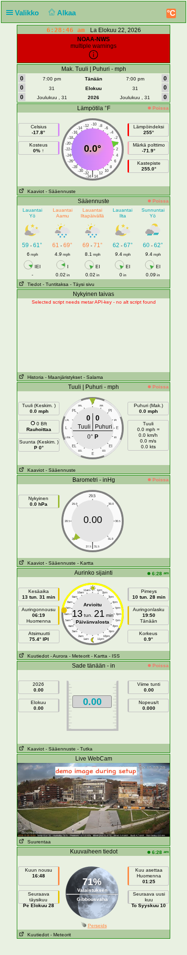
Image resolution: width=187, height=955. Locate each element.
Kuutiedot (36, 656)
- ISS (114, 656)
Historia (34, 377)
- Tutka (85, 748)
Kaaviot (34, 191)
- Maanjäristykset (63, 377)
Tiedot (32, 284)
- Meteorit (79, 656)
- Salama (93, 377)
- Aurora (59, 656)
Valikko (28, 13)
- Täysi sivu (82, 284)
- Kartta (85, 563)
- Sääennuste (61, 191)
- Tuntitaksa (56, 284)
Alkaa (67, 13)
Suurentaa (37, 841)
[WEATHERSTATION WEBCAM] (93, 799)
